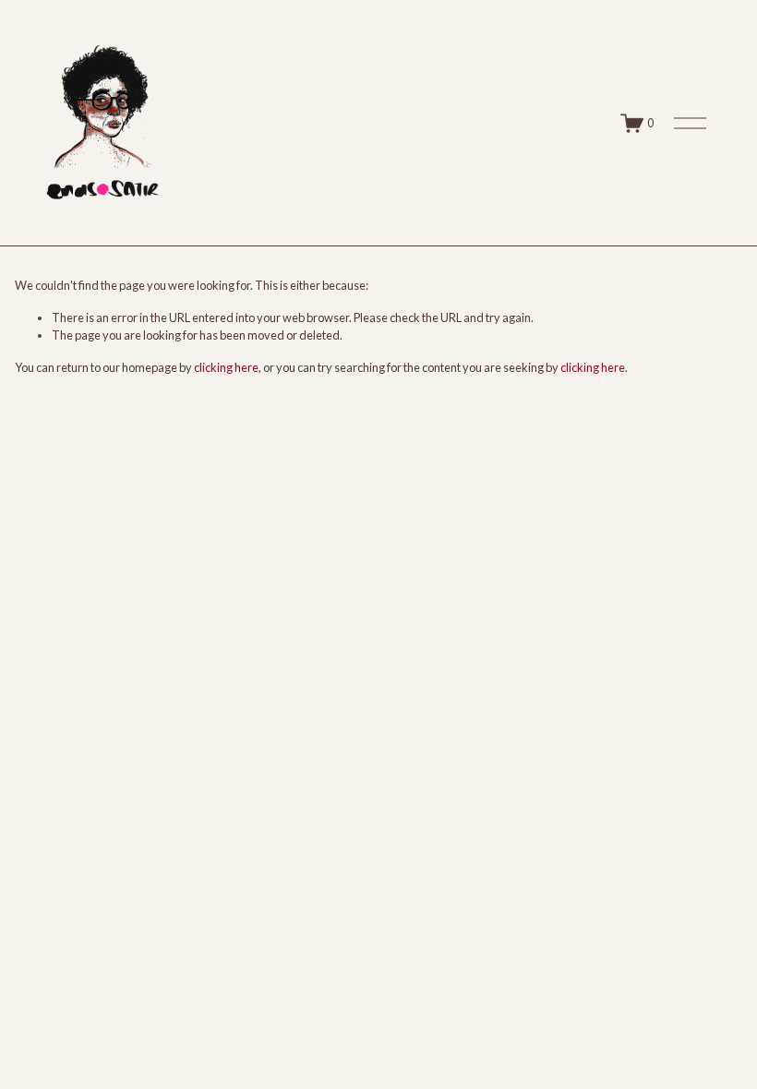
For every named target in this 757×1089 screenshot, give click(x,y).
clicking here (226, 367)
